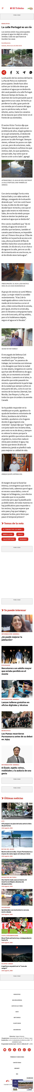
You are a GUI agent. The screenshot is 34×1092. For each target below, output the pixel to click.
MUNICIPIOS (17, 994)
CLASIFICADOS (17, 1023)
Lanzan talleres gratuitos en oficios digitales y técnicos (15, 704)
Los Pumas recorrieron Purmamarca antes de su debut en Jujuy (17, 736)
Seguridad (6, 907)
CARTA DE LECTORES (17, 1006)
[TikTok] (9, 1049)
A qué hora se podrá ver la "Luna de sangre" (14, 967)
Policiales (6, 665)
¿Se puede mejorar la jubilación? (12, 638)
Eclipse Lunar (7, 964)
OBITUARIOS (17, 1017)
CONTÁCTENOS (17, 1062)
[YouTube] (4, 1049)
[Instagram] (29, 1049)
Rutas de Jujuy (8, 849)
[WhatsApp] (24, 1049)
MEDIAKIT (17, 1068)
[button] (11, 72)
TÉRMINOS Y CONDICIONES (17, 1057)
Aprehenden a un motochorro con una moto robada (15, 911)
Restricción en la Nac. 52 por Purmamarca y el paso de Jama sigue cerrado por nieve (17, 853)
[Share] (4, 72)
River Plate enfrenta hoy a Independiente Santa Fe (16, 939)
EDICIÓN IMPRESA (17, 1000)
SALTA (17, 1012)
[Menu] (3, 8)
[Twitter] (14, 1049)
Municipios (6, 23)
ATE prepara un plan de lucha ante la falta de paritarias (16, 825)
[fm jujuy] (29, 9)
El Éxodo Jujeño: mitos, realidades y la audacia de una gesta (16, 770)
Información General (10, 634)
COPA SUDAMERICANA (10, 935)
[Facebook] (19, 1049)
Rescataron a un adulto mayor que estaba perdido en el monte (16, 671)
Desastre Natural (9, 877)
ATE (3, 821)
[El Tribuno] (17, 8)
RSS (17, 1074)
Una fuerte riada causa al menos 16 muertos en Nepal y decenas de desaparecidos (14, 882)
